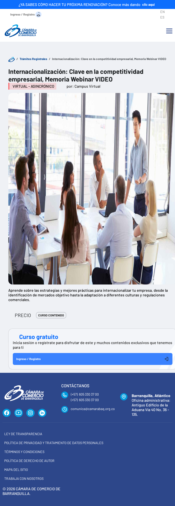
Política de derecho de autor (29, 461)
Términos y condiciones (24, 452)
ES (162, 17)
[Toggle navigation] (169, 31)
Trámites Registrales (33, 59)
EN (162, 12)
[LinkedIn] (42, 413)
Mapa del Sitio (16, 469)
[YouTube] (18, 413)
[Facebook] (7, 413)
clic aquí (148, 4)
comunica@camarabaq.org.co (93, 409)
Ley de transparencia (23, 434)
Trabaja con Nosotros (24, 478)
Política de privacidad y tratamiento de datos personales (53, 443)
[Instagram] (30, 413)
